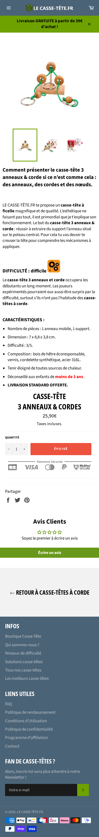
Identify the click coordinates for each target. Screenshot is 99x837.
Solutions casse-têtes (24, 662)
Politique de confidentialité (29, 729)
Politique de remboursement (30, 712)
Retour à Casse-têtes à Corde (52, 592)
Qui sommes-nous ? (22, 645)
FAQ (8, 704)
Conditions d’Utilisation (26, 721)
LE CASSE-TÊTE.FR (30, 811)
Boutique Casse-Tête (23, 636)
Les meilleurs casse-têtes (27, 679)
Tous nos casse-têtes (23, 670)
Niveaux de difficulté (23, 653)
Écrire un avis (49, 552)
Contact (12, 746)
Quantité (12, 438)
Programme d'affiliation (26, 738)
